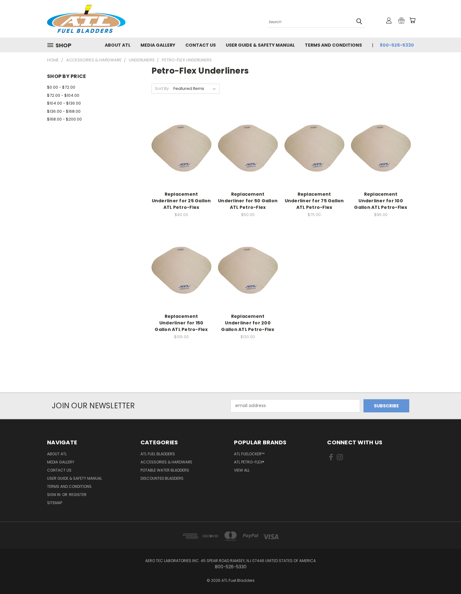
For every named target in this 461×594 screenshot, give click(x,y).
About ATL (117, 45)
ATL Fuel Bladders (157, 454)
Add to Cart (181, 159)
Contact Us (200, 45)
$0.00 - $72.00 (61, 87)
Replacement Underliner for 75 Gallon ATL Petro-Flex (314, 200)
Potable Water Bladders (164, 470)
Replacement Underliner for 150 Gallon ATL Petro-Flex (181, 323)
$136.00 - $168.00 (64, 111)
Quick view (181, 135)
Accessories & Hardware (166, 462)
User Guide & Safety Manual (260, 45)
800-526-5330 (397, 45)
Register (78, 494)
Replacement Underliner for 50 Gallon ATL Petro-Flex (248, 200)
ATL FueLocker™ (249, 454)
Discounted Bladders (161, 478)
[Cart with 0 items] (412, 20)
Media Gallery (157, 45)
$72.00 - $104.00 (63, 95)
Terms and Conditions (333, 45)
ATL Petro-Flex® (249, 462)
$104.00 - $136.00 (64, 103)
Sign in (54, 494)
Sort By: (162, 88)
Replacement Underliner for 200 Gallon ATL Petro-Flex (247, 323)
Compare (179, 147)
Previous (444, 574)
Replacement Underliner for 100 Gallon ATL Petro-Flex (380, 200)
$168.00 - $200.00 (64, 119)
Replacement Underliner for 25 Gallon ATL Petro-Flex (181, 200)
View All (242, 470)
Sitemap (54, 502)
